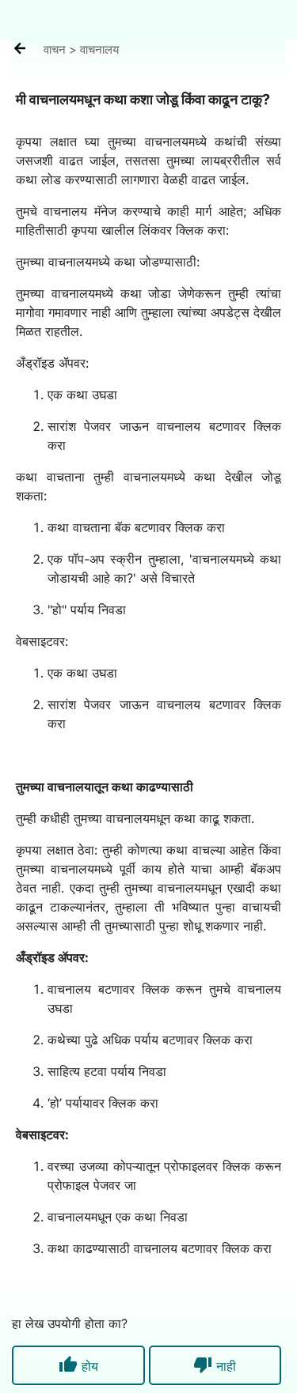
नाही (214, 1364)
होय (78, 1364)
